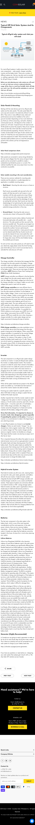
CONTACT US (17, 708)
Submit (28, 781)
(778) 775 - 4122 (6, 769)
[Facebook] (2, 760)
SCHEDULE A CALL (17, 727)
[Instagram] (6, 760)
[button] (32, 821)
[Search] (4, 5)
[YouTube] (10, 760)
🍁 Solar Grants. (17, 13)
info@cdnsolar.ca (6, 771)
